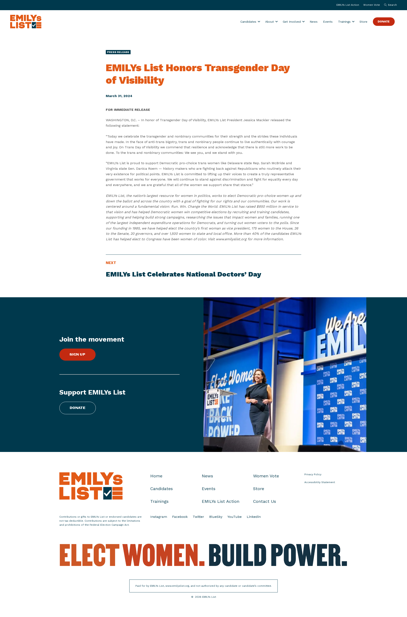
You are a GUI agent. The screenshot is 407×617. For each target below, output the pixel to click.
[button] (389, 5)
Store (363, 21)
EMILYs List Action (347, 4)
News (314, 21)
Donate (384, 21)
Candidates (248, 21)
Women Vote (371, 4)
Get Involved (292, 21)
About (269, 21)
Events (328, 21)
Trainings (344, 21)
